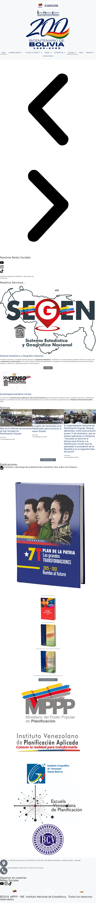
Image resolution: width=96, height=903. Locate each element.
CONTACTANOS (48, 56)
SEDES (81, 52)
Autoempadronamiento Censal (15, 394)
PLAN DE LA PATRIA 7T (33, 52)
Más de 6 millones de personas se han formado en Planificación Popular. (16, 431)
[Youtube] (2, 883)
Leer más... (3, 437)
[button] (48, 110)
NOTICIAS (71, 52)
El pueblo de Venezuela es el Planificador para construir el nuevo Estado (46, 428)
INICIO (3, 52)
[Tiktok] (10, 883)
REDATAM (89, 52)
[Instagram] (6, 883)
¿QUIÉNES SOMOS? (14, 52)
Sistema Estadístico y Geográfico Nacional (21, 356)
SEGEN (47, 52)
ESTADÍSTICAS (58, 52)
